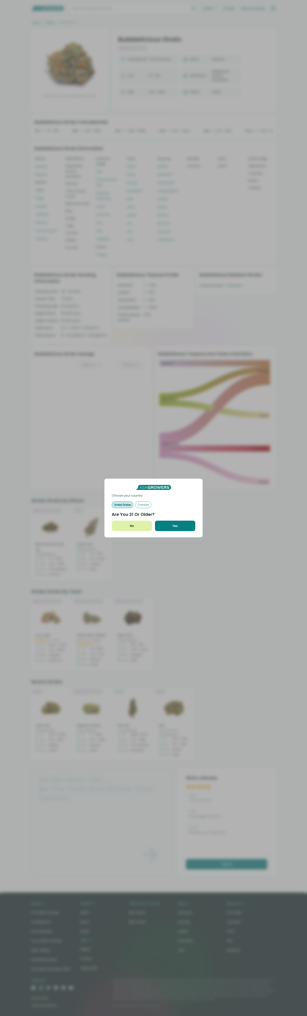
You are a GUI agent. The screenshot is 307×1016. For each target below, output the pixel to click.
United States (122, 504)
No (132, 526)
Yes (175, 526)
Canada (143, 504)
